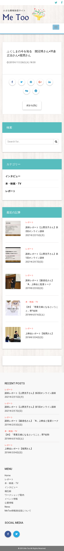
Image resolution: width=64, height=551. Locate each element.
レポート (10, 191)
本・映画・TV (13, 183)
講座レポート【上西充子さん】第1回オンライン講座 (41, 256)
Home (8, 475)
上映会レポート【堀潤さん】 (39, 333)
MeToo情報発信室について (18, 510)
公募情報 (9, 503)
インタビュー (12, 176)
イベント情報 (11, 499)
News (7, 507)
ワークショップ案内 (14, 495)
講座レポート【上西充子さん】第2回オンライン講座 (41, 229)
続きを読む (32, 105)
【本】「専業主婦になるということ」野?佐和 (41, 309)
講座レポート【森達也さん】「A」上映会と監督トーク (39, 282)
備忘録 (8, 491)
